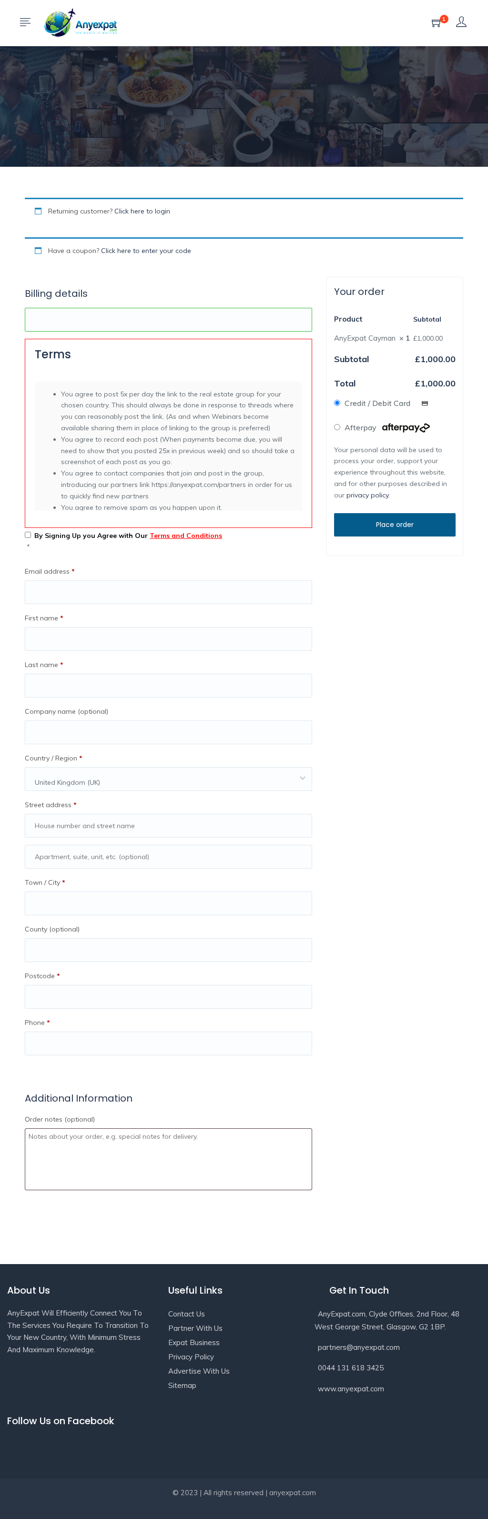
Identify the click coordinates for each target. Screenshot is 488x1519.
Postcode (42, 976)
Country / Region (53, 758)
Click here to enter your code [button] (146, 250)
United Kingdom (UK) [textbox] (67, 782)
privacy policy (367, 495)
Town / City (45, 882)
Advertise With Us (199, 1371)
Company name (66, 711)
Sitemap (182, 1385)
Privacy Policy (191, 1356)
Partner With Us (195, 1328)
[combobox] (168, 779)
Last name (44, 664)
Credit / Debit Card (378, 403)
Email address (50, 571)
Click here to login (142, 211)
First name (44, 618)
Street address (51, 804)
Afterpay (361, 427)
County (52, 929)
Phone (37, 1022)
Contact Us (186, 1313)
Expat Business (194, 1342)
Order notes (60, 1119)
